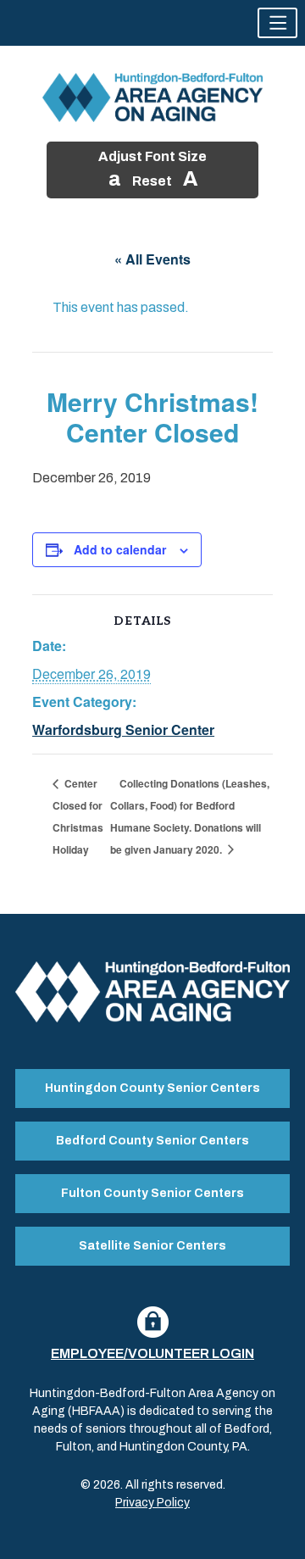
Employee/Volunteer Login (152, 1353)
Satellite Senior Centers (152, 1245)
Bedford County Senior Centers (152, 1140)
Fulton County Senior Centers (152, 1193)
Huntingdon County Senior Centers (152, 1088)
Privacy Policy (152, 1502)
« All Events (152, 259)
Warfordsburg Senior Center (123, 729)
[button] (277, 23)
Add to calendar (120, 549)
